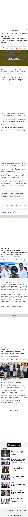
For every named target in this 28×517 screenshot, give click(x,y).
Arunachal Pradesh (18, 193)
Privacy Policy (10, 510)
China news (14, 198)
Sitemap (24, 510)
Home (2, 33)
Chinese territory (5, 196)
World (11, 33)
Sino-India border (5, 193)
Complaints (18, 512)
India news (21, 198)
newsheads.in (17, 515)
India (6, 33)
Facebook (3, 212)
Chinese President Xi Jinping (12, 190)
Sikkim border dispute (15, 196)
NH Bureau (3, 256)
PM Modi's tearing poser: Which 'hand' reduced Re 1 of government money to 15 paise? (1, 259)
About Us (4, 510)
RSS (8, 512)
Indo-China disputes (6, 198)
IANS (2, 44)
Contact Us (12, 512)
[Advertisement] (14, 14)
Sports (16, 33)
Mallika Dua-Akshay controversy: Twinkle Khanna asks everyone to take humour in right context (27, 259)
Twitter (14, 212)
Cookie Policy (18, 510)
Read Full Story (14, 311)
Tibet (12, 193)
